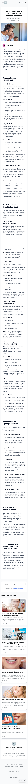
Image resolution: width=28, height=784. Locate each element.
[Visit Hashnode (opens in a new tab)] (14, 777)
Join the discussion (20, 584)
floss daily (19, 115)
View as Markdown (15, 20)
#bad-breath (6, 575)
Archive (12, 766)
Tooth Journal (9, 45)
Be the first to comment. (18, 589)
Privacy (17, 766)
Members (7, 766)
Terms (21, 766)
